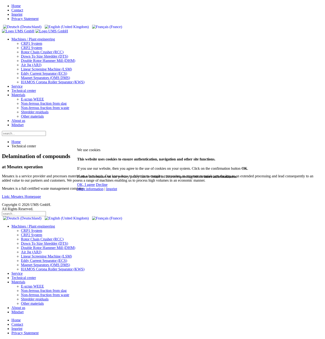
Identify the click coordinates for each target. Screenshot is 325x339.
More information (90, 189)
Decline (102, 185)
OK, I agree (86, 185)
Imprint (111, 189)
